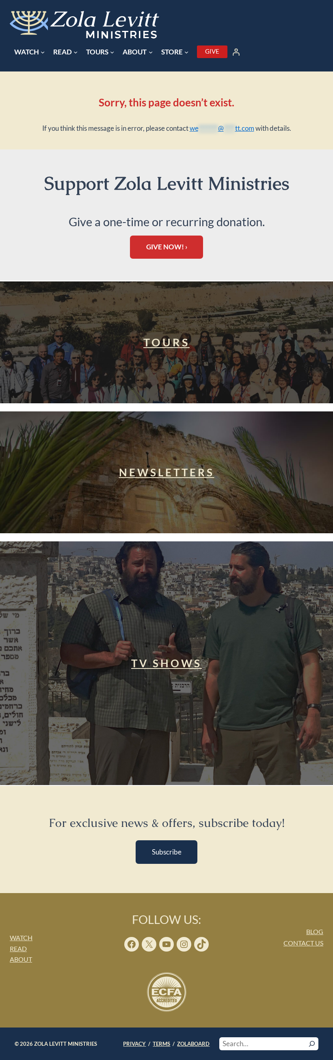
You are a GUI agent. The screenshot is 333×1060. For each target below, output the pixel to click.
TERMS (161, 1044)
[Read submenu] (76, 52)
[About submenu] (151, 52)
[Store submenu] (186, 52)
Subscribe (167, 852)
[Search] (312, 1044)
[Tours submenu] (112, 52)
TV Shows (166, 663)
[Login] (236, 52)
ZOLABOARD (193, 1044)
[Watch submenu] (43, 52)
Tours (166, 342)
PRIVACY (134, 1044)
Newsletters (166, 472)
